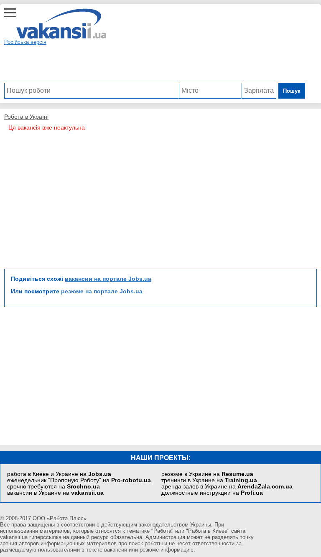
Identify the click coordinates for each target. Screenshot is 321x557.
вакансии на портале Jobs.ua (108, 278)
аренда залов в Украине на (227, 486)
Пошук (292, 91)
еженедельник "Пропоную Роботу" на (79, 480)
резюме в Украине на (207, 474)
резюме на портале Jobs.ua (102, 291)
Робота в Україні (26, 116)
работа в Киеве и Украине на (59, 474)
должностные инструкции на (212, 493)
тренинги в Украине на (209, 480)
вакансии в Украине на (55, 493)
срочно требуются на (53, 486)
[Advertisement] (155, 64)
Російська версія (25, 42)
